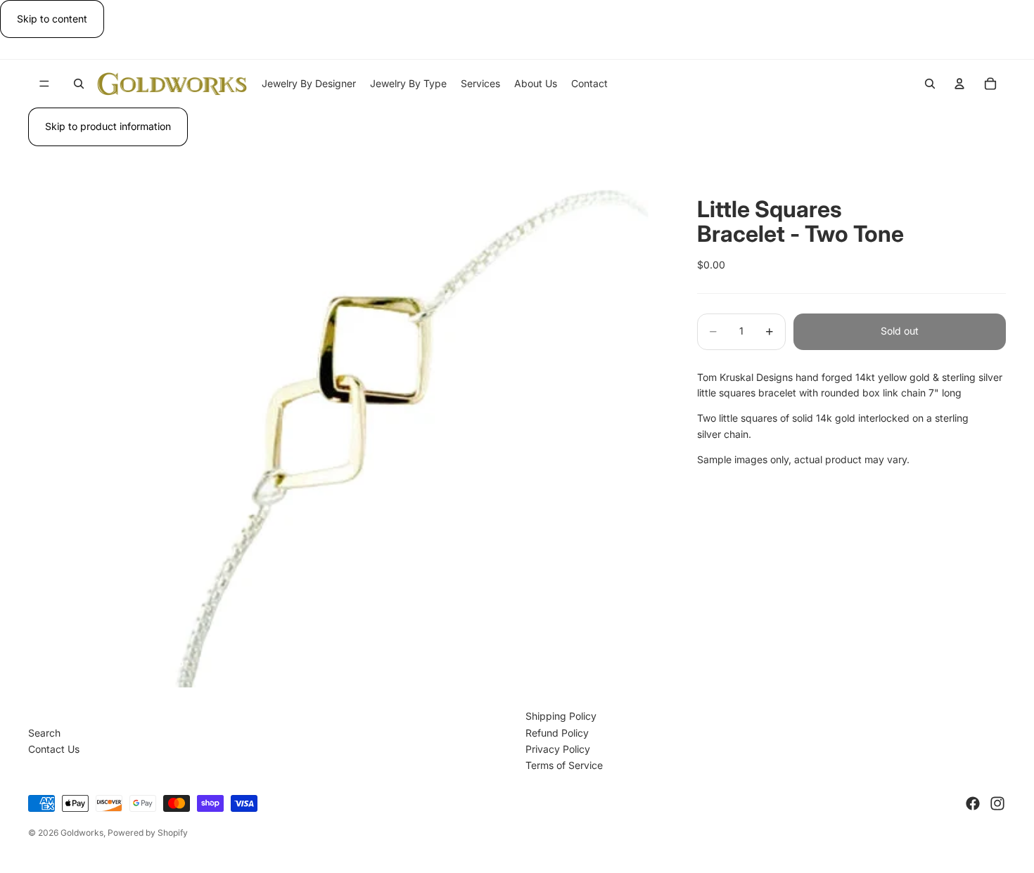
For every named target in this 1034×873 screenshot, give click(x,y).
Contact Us (53, 749)
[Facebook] (972, 803)
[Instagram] (997, 803)
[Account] (959, 83)
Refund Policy (557, 733)
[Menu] (44, 84)
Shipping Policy (560, 716)
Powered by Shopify (148, 832)
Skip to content (52, 19)
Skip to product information (108, 126)
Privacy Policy (557, 749)
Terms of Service (564, 765)
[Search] (78, 83)
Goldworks (81, 832)
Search (44, 733)
